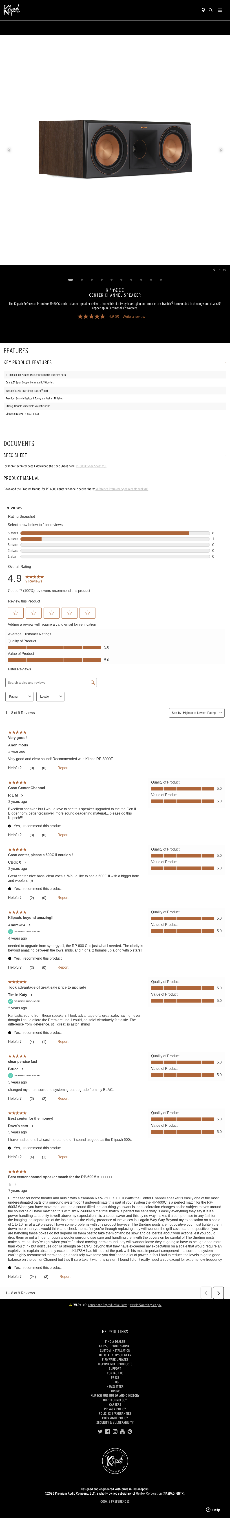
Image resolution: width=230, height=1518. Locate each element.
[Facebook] (107, 1431)
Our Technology (115, 1400)
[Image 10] (161, 280)
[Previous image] (9, 149)
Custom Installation (115, 1350)
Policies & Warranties (115, 1413)
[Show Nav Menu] (220, 10)
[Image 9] (151, 280)
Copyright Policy (115, 1418)
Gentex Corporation (149, 1493)
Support (115, 1368)
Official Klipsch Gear (115, 1355)
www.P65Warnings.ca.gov (145, 1305)
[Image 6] (121, 280)
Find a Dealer (115, 1341)
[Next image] (221, 149)
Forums (115, 1391)
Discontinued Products (115, 1364)
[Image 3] (92, 280)
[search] (210, 10)
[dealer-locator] (203, 10)
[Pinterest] (130, 1431)
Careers (115, 1404)
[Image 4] (102, 280)
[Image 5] (112, 280)
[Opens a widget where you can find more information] (213, 1510)
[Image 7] (131, 280)
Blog (115, 1382)
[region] (115, 150)
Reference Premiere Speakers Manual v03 (121, 489)
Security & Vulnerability (115, 1422)
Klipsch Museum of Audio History (115, 1395)
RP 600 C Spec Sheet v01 (91, 466)
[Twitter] (100, 1431)
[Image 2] (82, 280)
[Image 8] (141, 280)
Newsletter (115, 1386)
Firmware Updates (115, 1359)
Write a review (134, 316)
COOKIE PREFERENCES (115, 1501)
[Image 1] (70, 280)
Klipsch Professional (115, 1346)
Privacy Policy (115, 1409)
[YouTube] (122, 1431)
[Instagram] (115, 1431)
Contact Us (115, 1373)
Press (115, 1377)
